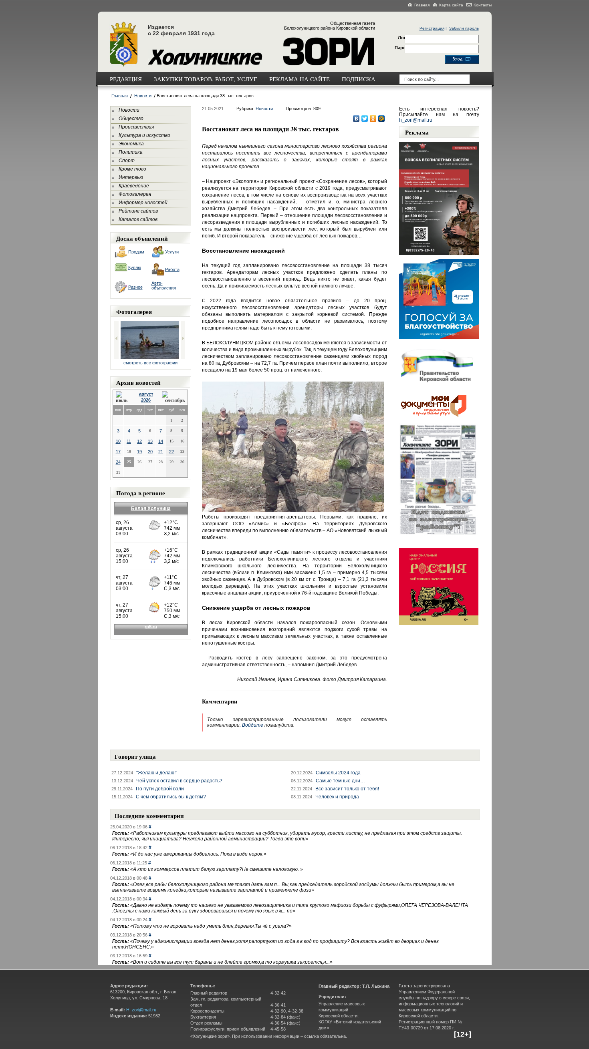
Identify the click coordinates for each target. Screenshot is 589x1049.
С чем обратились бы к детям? (171, 797)
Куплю (134, 267)
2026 (146, 400)
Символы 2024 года (338, 773)
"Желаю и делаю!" (156, 773)
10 (118, 441)
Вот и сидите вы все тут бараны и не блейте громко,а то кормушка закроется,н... (231, 962)
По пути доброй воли (160, 789)
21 (160, 451)
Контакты (483, 5)
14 (160, 441)
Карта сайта (451, 5)
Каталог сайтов (138, 219)
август (146, 394)
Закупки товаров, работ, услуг (205, 79)
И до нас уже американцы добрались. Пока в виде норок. (198, 854)
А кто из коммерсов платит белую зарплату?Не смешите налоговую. (216, 869)
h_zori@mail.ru (415, 120)
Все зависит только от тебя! (347, 789)
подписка (358, 79)
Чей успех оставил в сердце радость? (179, 781)
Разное (135, 287)
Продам (136, 251)
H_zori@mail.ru (141, 1009)
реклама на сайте (299, 79)
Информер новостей (143, 202)
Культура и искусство (144, 135)
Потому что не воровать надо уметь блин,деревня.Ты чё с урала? (211, 926)
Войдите (252, 725)
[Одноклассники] (373, 118)
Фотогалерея (135, 194)
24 (118, 462)
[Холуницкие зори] (123, 65)
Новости (142, 95)
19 (139, 451)
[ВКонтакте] (356, 118)
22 (171, 451)
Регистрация (432, 28)
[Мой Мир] (381, 118)
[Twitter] (365, 118)
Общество (131, 118)
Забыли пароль (464, 28)
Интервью (131, 177)
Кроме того (132, 169)
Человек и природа (337, 797)
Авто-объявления (163, 285)
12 (139, 441)
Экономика (131, 144)
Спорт (127, 160)
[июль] (123, 397)
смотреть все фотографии (150, 362)
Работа (172, 269)
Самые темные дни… (340, 781)
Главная (422, 5)
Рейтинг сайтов (138, 211)
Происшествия (136, 127)
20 (150, 451)
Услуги (172, 251)
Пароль (403, 47)
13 (150, 441)
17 (118, 451)
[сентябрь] (173, 397)
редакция (126, 79)
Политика (131, 152)
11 (129, 441)
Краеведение (134, 186)
